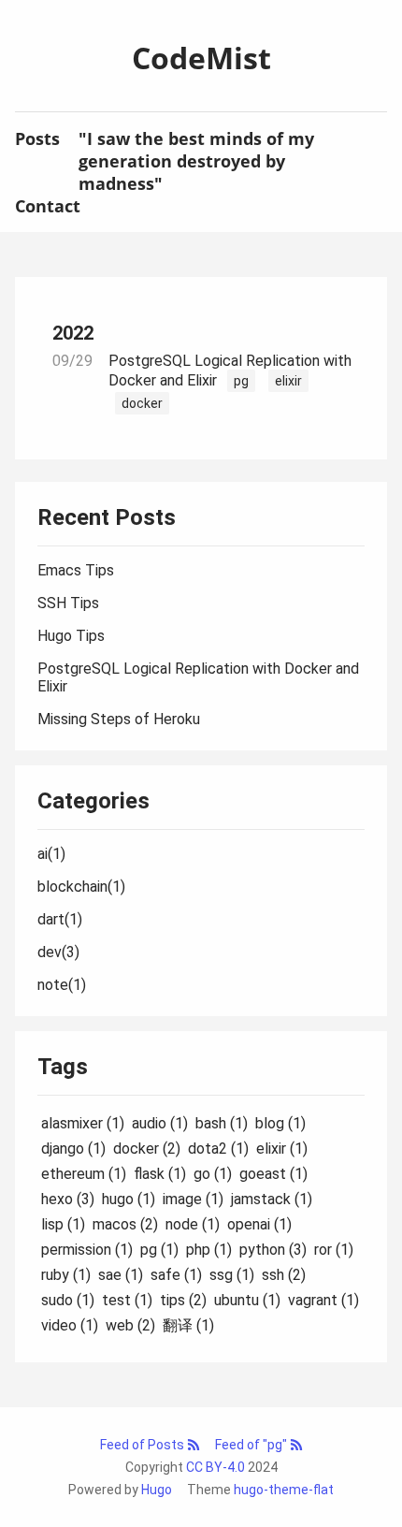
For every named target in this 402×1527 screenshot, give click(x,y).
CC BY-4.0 (215, 1467)
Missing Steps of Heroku (118, 719)
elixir (288, 380)
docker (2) (146, 1148)
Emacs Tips (75, 570)
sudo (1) (67, 1300)
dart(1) (59, 919)
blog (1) (280, 1123)
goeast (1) (273, 1174)
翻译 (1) (188, 1325)
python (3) (273, 1249)
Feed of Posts (143, 1444)
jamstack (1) (271, 1199)
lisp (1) (63, 1224)
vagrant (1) (323, 1300)
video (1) (69, 1325)
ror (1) (333, 1249)
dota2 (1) (218, 1148)
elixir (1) (282, 1148)
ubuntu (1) (247, 1300)
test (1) (127, 1300)
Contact (47, 206)
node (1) (192, 1224)
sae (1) (120, 1275)
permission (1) (87, 1249)
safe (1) (176, 1275)
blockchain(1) (81, 886)
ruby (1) (66, 1275)
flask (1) (160, 1174)
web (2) (130, 1325)
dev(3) (58, 952)
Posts (37, 138)
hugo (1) (128, 1199)
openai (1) (259, 1224)
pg (241, 380)
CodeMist (201, 57)
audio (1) (160, 1123)
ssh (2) (284, 1275)
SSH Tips (68, 603)
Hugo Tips (71, 636)
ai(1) (51, 854)
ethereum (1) (83, 1174)
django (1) (73, 1148)
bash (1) (221, 1123)
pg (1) (159, 1249)
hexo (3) (67, 1199)
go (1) (213, 1174)
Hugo (156, 1489)
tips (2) (183, 1300)
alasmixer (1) (82, 1123)
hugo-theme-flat (284, 1489)
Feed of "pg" (252, 1444)
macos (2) (125, 1224)
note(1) (61, 985)
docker (142, 403)
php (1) (209, 1249)
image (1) (193, 1199)
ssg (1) (231, 1275)
